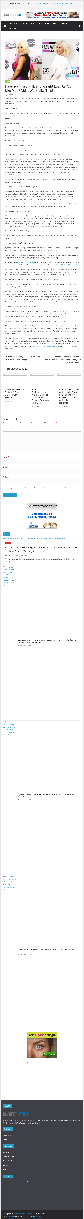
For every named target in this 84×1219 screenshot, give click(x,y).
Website (6, 477)
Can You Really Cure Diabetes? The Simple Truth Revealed (14, 393)
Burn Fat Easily (44, 179)
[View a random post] (78, 26)
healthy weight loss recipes (24, 262)
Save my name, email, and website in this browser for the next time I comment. (36, 488)
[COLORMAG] (16, 1111)
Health (64, 23)
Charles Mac (20, 95)
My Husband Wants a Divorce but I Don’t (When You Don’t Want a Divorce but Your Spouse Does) (46, 796)
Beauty (55, 23)
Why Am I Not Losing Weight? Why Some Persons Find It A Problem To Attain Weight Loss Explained (62, 359)
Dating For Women (27, 23)
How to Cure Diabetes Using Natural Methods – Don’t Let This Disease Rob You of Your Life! (41, 396)
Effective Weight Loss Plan (70, 265)
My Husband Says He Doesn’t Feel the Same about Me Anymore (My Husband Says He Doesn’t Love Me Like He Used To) (47, 641)
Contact (12, 28)
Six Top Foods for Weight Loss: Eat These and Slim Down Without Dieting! (22, 358)
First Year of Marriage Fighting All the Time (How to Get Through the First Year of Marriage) (41, 549)
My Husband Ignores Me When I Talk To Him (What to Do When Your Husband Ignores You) (52, 4)
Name (6, 457)
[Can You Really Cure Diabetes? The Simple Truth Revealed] (15, 375)
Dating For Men (44, 23)
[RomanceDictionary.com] (5, 26)
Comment (7, 429)
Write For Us (7, 1135)
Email (5, 467)
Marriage (13, 23)
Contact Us (7, 1139)
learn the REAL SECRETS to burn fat (45, 346)
